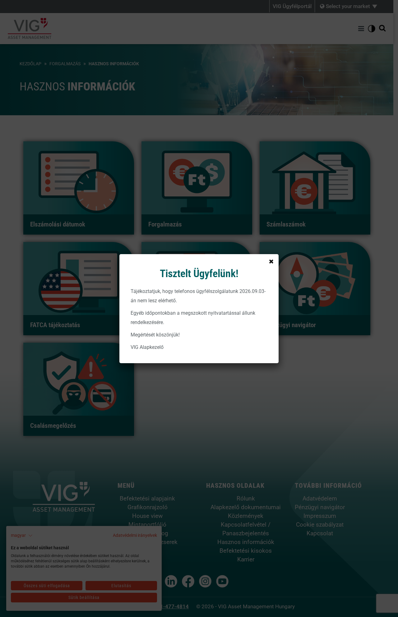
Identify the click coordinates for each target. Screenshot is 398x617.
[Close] (271, 261)
